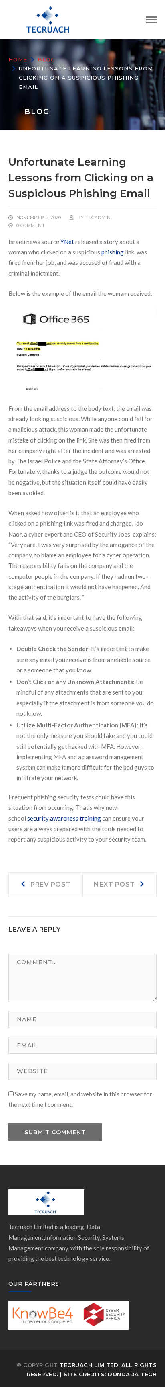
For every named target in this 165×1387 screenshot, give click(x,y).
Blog (46, 59)
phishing (112, 252)
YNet (67, 241)
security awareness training (64, 818)
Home (17, 59)
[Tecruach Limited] (48, 18)
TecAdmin (98, 217)
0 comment (30, 225)
